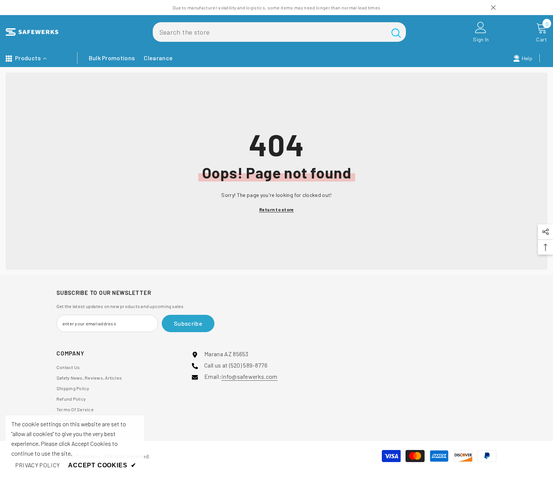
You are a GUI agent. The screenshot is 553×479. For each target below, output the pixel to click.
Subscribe (188, 323)
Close (493, 8)
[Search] (279, 32)
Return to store (276, 209)
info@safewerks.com (250, 376)
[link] (37, 465)
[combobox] (269, 32)
